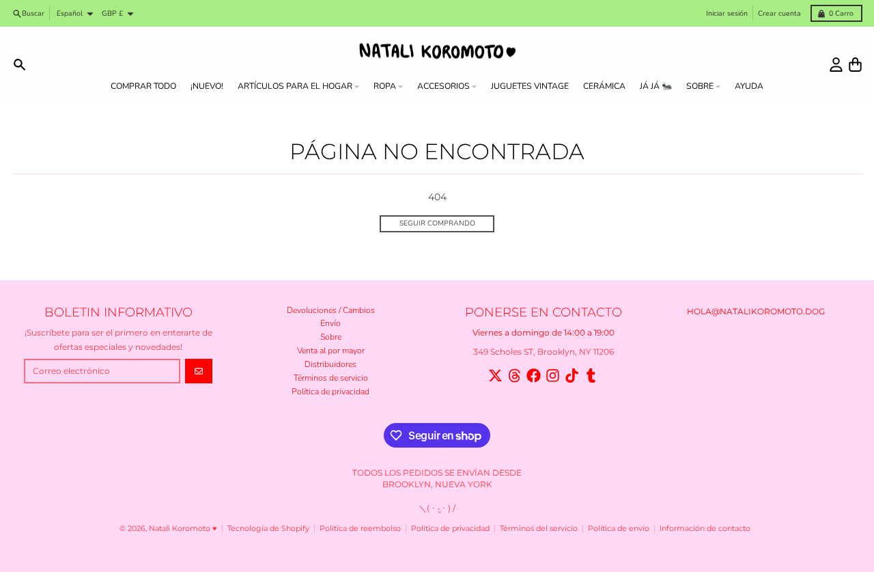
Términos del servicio (539, 528)
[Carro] (855, 64)
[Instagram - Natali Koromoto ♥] (553, 375)
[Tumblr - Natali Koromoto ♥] (591, 375)
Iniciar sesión (727, 13)
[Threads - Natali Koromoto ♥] (514, 375)
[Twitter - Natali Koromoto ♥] (495, 375)
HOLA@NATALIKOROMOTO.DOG (756, 311)
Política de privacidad (450, 528)
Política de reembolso (360, 528)
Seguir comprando (437, 223)
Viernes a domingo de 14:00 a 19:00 (544, 332)
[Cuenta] (836, 64)
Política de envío (618, 528)
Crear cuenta (779, 13)
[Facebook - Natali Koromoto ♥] (533, 375)
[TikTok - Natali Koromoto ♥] (572, 375)
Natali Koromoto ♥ (183, 528)
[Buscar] (19, 64)
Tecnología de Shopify (268, 528)
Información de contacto (705, 528)
